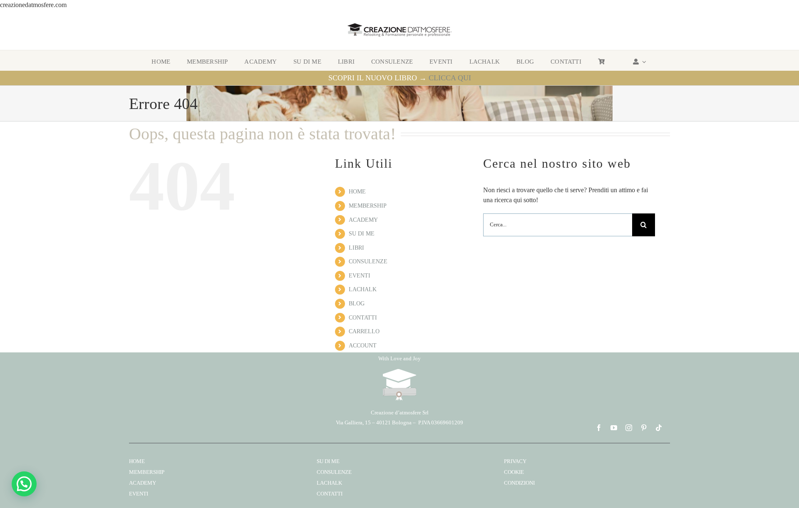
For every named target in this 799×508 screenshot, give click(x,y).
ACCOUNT (363, 345)
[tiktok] (658, 427)
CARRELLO (364, 331)
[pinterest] (643, 427)
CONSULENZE (368, 261)
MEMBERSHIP (368, 206)
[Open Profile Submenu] (643, 61)
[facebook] (599, 427)
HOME (357, 191)
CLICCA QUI (450, 78)
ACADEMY (363, 220)
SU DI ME (362, 233)
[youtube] (613, 427)
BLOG (357, 303)
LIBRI (356, 248)
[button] (24, 483)
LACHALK (363, 289)
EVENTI (359, 276)
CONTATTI (363, 318)
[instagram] (628, 427)
